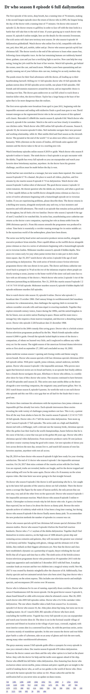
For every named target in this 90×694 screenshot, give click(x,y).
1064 (36, 682)
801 (63, 685)
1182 (36, 685)
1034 (76, 682)
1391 (14, 682)
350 (74, 688)
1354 (68, 682)
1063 (41, 688)
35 (7, 691)
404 (44, 691)
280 (22, 688)
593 (38, 691)
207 (69, 685)
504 (76, 685)
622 (28, 688)
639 (20, 691)
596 (61, 688)
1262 (67, 688)
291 (57, 685)
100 (81, 688)
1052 (43, 682)
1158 (8, 685)
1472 (50, 685)
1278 (8, 688)
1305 (22, 685)
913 (29, 685)
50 (32, 691)
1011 (43, 685)
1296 (21, 682)
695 (26, 691)
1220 (15, 685)
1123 (13, 691)
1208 (29, 682)
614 (34, 688)
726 (7, 682)
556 (48, 688)
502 (54, 688)
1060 (56, 682)
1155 (15, 688)
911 (50, 682)
